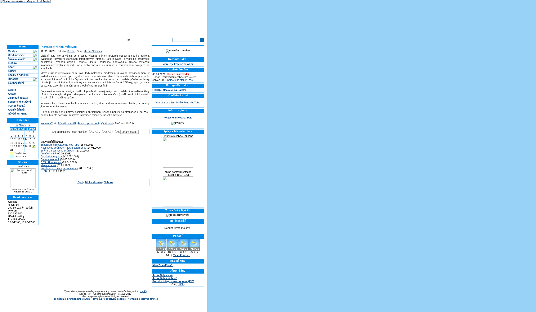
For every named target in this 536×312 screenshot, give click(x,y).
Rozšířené (164, 39)
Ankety (12, 93)
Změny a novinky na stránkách (58, 150)
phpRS (143, 291)
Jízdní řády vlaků (162, 275)
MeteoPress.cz (181, 255)
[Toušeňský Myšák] (177, 214)
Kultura (12, 63)
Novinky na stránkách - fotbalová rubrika (63, 147)
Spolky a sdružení (18, 75)
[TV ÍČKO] (177, 122)
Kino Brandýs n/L (162, 265)
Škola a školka (16, 59)
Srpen (22, 125)
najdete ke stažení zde (180, 80)
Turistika (13, 79)
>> (29, 125)
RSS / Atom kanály (51, 162)
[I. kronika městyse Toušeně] (178, 166)
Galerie (12, 89)
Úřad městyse (16, 55)
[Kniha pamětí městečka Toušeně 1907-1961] (178, 205)
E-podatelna (98, 39)
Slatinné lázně (16, 83)
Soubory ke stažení (19, 101)
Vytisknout (107, 123)
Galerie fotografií (50, 159)
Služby (12, 71)
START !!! (46, 171)
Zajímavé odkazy (18, 97)
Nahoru (108, 182)
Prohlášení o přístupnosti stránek (59, 168)
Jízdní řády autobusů (164, 278)
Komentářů (47, 123)
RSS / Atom (137, 39)
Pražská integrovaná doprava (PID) (173, 281)
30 (33, 146)
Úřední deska (80, 39)
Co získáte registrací (52, 156)
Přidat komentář (67, 123)
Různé (71, 51)
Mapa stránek (116, 39)
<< (16, 125)
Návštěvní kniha (17, 113)
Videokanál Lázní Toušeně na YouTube (177, 102)
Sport (11, 67)
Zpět (80, 182)
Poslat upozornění (88, 123)
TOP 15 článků (16, 105)
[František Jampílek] (178, 50)
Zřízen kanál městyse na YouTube (60, 144)
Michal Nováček (93, 51)
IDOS (181, 284)
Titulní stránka (60, 39)
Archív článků (16, 109)
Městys (12, 51)
